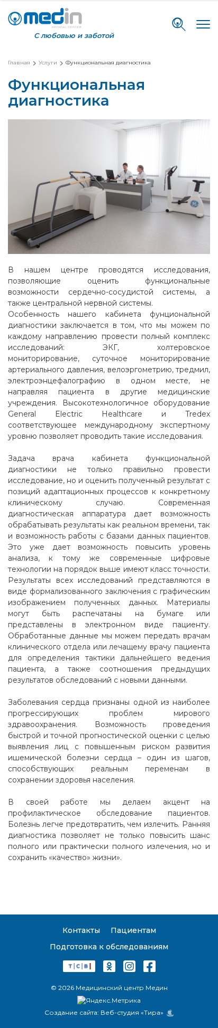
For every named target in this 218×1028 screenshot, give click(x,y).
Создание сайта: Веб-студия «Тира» (104, 1012)
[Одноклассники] (109, 967)
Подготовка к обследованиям (109, 946)
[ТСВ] (79, 967)
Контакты (81, 930)
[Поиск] (179, 24)
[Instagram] (129, 967)
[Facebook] (149, 967)
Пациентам (133, 930)
